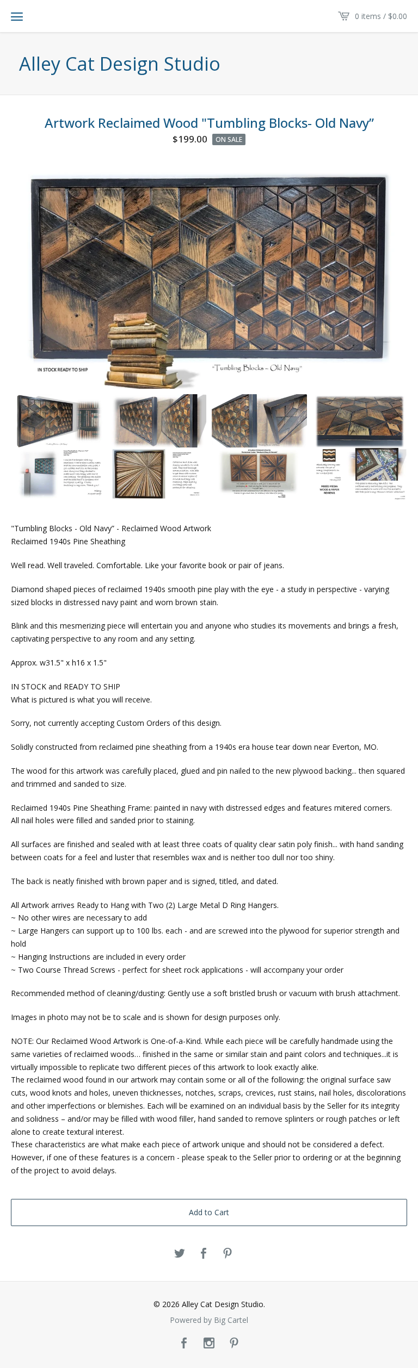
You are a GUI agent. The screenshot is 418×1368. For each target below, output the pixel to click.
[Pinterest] (234, 1344)
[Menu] (17, 16)
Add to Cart (209, 1212)
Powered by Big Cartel (209, 1320)
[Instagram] (209, 1344)
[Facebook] (184, 1344)
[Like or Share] (203, 1254)
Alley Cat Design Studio (119, 63)
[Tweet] (179, 1254)
